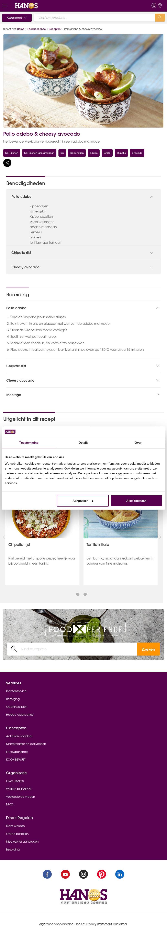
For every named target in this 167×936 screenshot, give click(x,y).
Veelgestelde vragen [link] (20, 797)
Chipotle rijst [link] (19, 544)
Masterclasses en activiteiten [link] (26, 744)
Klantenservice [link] (16, 691)
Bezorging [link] (13, 699)
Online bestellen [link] (17, 834)
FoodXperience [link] (17, 752)
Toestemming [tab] (28, 442)
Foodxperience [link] (36, 29)
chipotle (121, 152)
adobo (94, 152)
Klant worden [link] (15, 826)
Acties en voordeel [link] (19, 736)
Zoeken (148, 649)
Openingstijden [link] (16, 707)
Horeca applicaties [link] (19, 715)
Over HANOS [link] (15, 781)
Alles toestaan (136, 500)
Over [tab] (138, 442)
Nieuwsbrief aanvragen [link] (22, 842)
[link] (26, 5)
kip (62, 152)
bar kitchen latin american (39, 152)
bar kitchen (11, 152)
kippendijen (77, 152)
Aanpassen (80, 500)
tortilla (107, 152)
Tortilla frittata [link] (98, 544)
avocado (137, 152)
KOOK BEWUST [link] (15, 759)
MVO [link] (9, 804)
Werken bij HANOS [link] (18, 789)
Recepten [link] (54, 29)
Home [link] (20, 29)
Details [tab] (84, 442)
